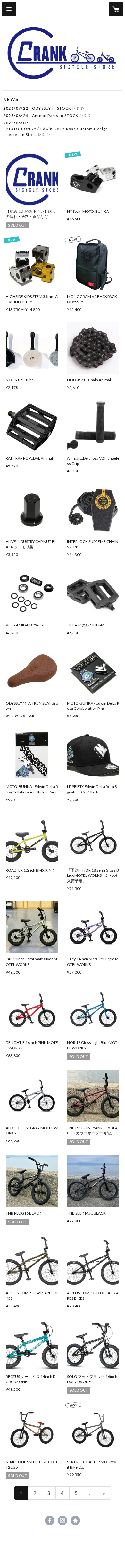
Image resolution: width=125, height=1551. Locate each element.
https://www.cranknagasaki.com (75, 1520)
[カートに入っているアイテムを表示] (116, 9)
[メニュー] (9, 9)
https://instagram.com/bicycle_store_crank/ (62, 1520)
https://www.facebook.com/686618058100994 (49, 1520)
